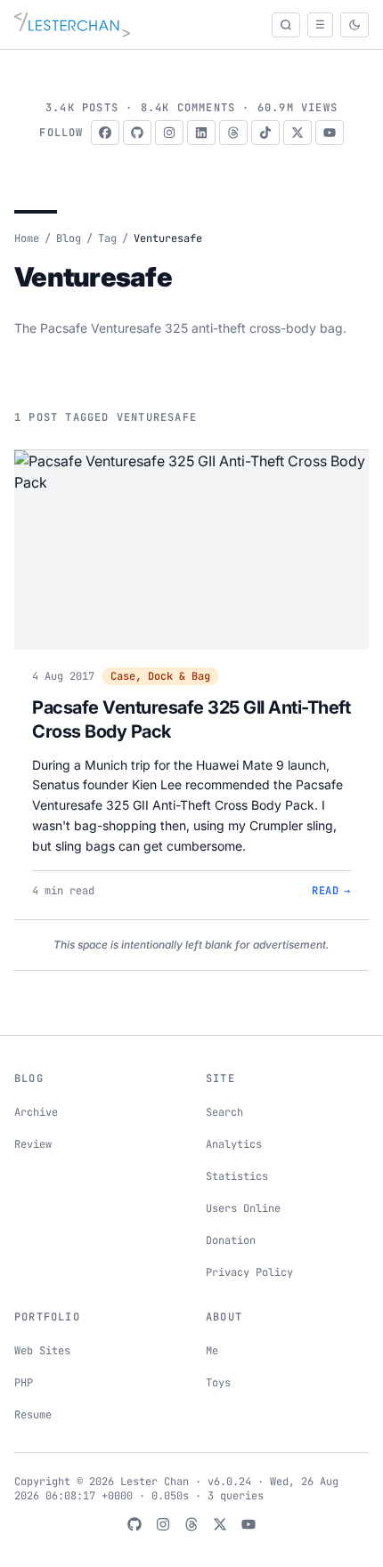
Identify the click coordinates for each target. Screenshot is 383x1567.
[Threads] (233, 132)
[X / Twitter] (297, 132)
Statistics (237, 1176)
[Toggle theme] (354, 24)
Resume (33, 1415)
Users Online (243, 1208)
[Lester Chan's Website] (72, 24)
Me (212, 1351)
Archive (36, 1112)
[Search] (286, 24)
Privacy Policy (249, 1272)
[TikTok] (265, 132)
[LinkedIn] (201, 132)
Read (331, 891)
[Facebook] (105, 132)
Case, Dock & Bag (160, 676)
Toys (218, 1383)
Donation (231, 1240)
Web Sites (42, 1351)
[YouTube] (329, 132)
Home (26, 238)
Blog (68, 238)
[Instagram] (169, 132)
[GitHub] (137, 132)
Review (33, 1144)
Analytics (234, 1144)
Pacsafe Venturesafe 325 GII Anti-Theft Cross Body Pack (191, 720)
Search (224, 1112)
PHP (23, 1383)
